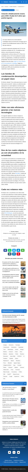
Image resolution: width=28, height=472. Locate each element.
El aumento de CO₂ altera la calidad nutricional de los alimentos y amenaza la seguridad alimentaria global (10, 264)
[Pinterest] (18, 253)
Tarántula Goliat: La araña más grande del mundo (9, 411)
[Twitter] (14, 250)
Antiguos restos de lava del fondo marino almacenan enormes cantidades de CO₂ (10, 295)
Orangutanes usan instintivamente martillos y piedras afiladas (10, 422)
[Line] (23, 250)
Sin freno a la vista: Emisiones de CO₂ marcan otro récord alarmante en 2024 (13, 316)
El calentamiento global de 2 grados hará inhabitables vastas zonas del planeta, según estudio (10, 276)
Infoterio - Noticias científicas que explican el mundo (16, 468)
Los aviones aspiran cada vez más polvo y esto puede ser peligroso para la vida (10, 288)
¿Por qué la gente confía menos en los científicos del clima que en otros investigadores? (11, 270)
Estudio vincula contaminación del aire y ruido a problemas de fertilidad (11, 281)
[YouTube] (18, 452)
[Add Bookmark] (17, 10)
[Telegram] (18, 250)
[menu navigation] (2, 2)
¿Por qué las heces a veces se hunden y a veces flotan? (9, 388)
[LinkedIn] (14, 253)
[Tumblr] (9, 253)
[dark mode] (23, 2)
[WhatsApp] (9, 250)
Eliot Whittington (9, 213)
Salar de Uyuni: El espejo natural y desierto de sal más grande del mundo (10, 400)
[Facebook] (5, 250)
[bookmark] (26, 2)
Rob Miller (17, 173)
